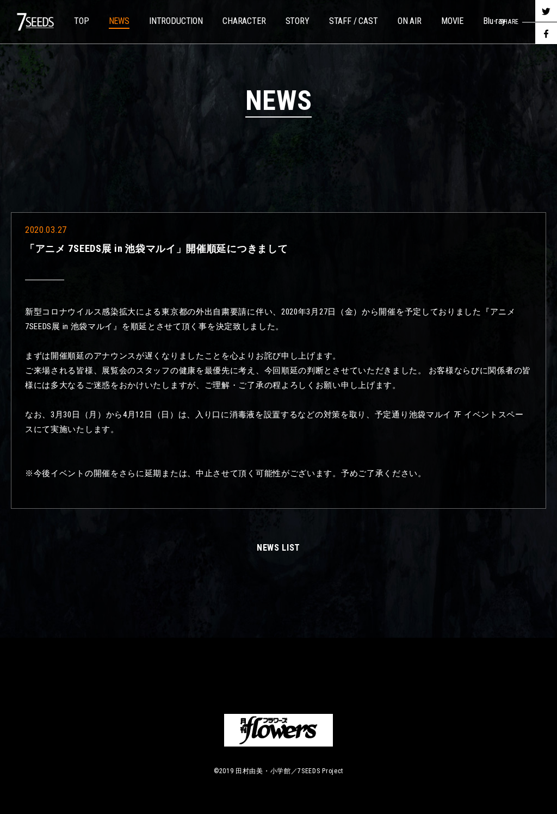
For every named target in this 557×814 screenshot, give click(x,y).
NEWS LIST (278, 547)
